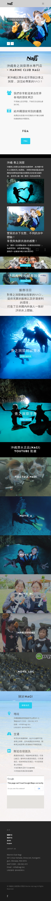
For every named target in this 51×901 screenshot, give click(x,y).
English (9, 843)
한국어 (9, 840)
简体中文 (9, 837)
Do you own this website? (16, 788)
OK (39, 789)
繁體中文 (9, 835)
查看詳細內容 (25, 265)
